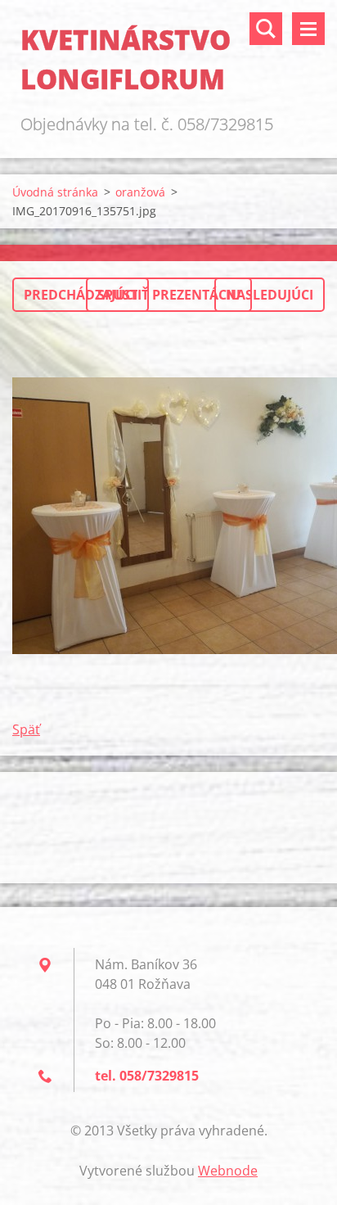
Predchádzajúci (80, 295)
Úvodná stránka (55, 192)
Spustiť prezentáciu (168, 295)
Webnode (228, 1171)
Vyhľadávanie (265, 28)
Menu (308, 28)
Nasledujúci (269, 295)
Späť (26, 729)
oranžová (140, 192)
